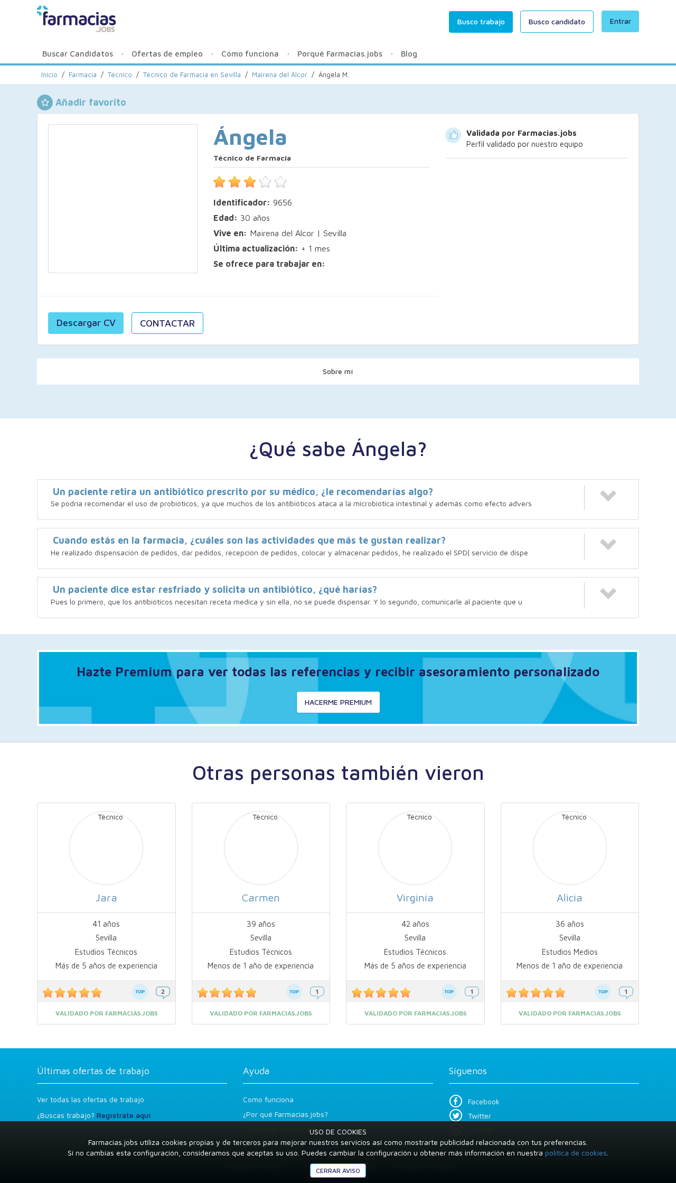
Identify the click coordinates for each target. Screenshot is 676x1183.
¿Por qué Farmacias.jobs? (285, 1114)
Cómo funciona (250, 53)
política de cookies (576, 1152)
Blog (409, 53)
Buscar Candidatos (77, 53)
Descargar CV (86, 322)
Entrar (620, 20)
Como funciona (268, 1099)
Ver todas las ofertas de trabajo (90, 1099)
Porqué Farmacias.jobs (339, 53)
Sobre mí (338, 371)
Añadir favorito (90, 102)
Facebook (484, 1101)
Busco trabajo (481, 21)
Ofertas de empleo (167, 53)
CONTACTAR (167, 323)
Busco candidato (557, 21)
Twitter (479, 1115)
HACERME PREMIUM (338, 701)
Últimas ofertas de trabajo (93, 1070)
